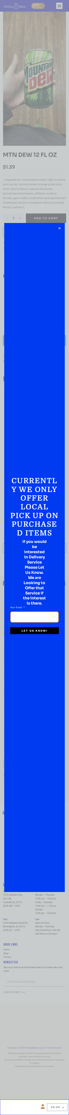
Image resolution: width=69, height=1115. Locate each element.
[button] (59, 228)
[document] (34, 557)
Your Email (16, 607)
